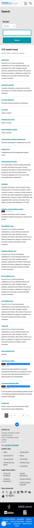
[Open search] (31, 3)
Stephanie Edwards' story (8, 251)
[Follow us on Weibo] (25, 492)
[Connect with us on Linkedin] (18, 493)
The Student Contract (9, 519)
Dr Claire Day (5, 403)
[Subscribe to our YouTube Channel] (10, 493)
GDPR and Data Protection (9, 161)
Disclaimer (4, 184)
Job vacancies (8, 459)
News (5, 452)
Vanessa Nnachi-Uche (7, 351)
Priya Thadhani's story (7, 276)
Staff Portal (24, 459)
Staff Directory (8, 455)
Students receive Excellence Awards (12, 209)
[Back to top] (17, 424)
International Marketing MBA (10, 383)
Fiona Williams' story (7, 226)
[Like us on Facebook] (3, 493)
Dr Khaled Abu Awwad (7, 119)
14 (23, 415)
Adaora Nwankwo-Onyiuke (9, 129)
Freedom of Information (17, 521)
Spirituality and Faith (7, 85)
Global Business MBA (7, 361)
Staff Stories (5, 60)
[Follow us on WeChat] (22, 492)
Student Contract (25, 479)
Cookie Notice (17, 523)
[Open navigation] (25, 3)
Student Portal (24, 462)
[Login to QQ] (3, 497)
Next (28, 415)
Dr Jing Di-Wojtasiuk (7, 100)
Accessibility (20, 519)
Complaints (23, 466)
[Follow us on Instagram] (14, 493)
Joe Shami (4, 110)
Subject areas (5, 149)
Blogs (22, 455)
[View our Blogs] (29, 493)
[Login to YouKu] (7, 496)
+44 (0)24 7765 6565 (11, 445)
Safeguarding (24, 452)
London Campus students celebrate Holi (13, 139)
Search (17, 40)
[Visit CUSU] (12, 496)
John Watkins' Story (7, 301)
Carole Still (4, 326)
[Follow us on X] (7, 492)
